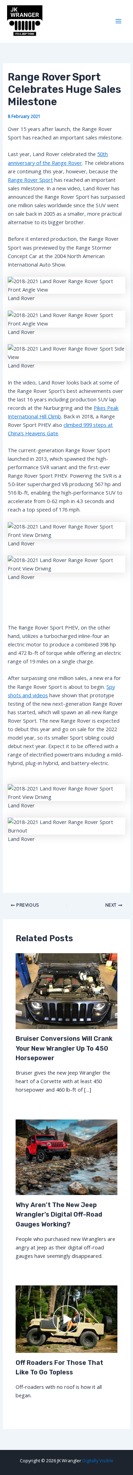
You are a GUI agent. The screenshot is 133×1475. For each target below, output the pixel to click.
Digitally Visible (97, 1460)
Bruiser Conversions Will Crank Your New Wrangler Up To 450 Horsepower (64, 1048)
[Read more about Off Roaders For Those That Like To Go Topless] (66, 1318)
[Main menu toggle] (118, 21)
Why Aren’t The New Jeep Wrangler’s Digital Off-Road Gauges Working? (59, 1214)
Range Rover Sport (30, 179)
